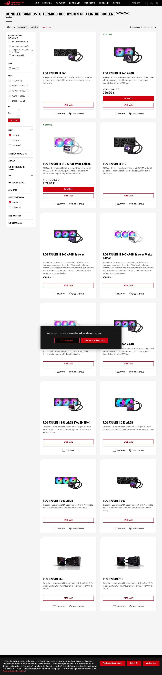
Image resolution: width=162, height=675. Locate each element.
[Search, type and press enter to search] (146, 3)
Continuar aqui (67, 340)
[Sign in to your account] (151, 3)
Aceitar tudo (151, 663)
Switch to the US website (94, 340)
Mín (9, 107)
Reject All (134, 663)
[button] (23, 27)
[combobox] (148, 27)
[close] (117, 329)
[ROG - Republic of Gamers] (14, 3)
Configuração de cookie (112, 663)
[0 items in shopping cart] (156, 3)
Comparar (61, 113)
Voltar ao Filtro (7, 230)
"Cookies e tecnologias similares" (14, 671)
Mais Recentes (147, 27)
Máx (9, 113)
